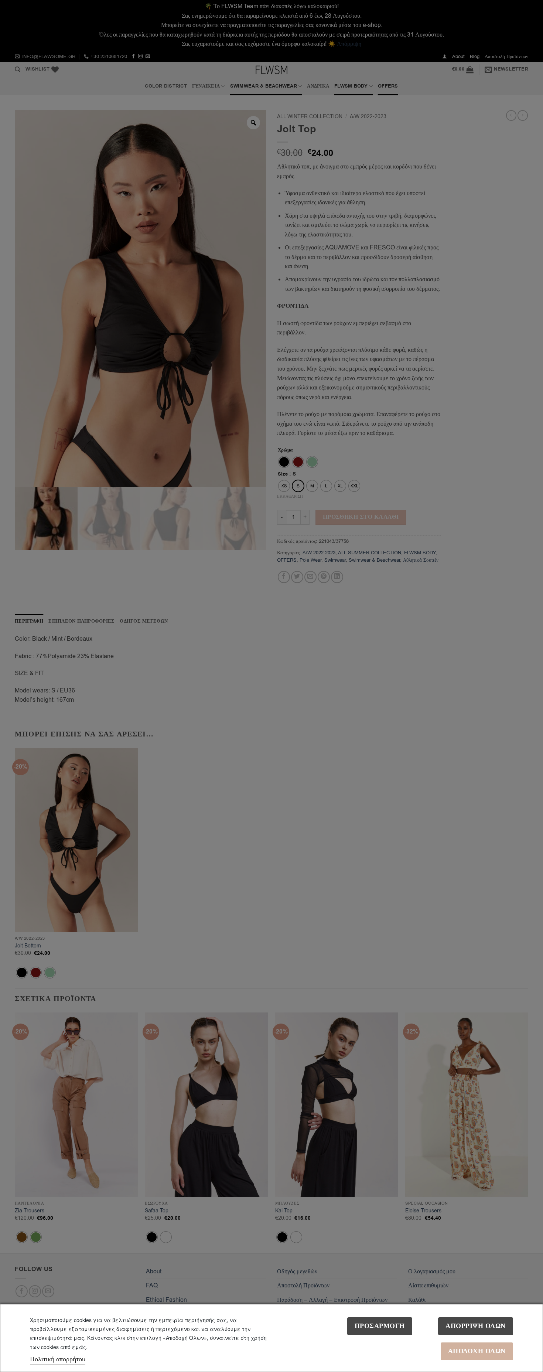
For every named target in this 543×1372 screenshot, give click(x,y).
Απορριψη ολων (475, 1326)
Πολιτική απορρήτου (57, 1359)
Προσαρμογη (380, 1326)
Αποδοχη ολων (477, 1351)
